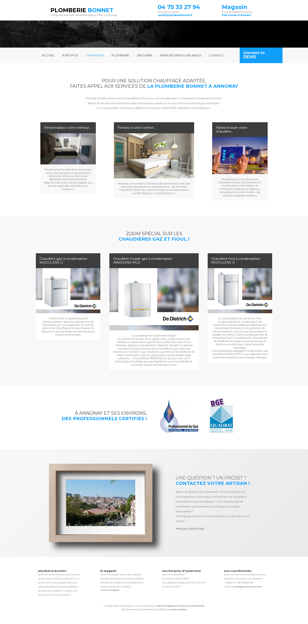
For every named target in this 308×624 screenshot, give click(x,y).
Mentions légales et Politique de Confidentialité (180, 606)
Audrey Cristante (178, 609)
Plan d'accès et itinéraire (236, 15)
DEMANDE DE (254, 53)
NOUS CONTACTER (191, 528)
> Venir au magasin (110, 590)
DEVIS (249, 56)
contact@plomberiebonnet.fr (175, 15)
